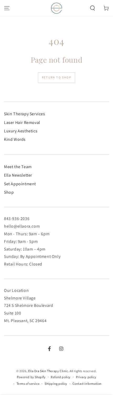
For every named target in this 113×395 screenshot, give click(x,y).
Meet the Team (18, 166)
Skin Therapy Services (24, 114)
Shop (9, 192)
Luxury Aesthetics (20, 131)
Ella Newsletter (18, 175)
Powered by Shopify (31, 377)
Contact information (87, 384)
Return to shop (56, 77)
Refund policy (61, 377)
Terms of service (28, 384)
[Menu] (7, 8)
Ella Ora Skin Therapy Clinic (48, 371)
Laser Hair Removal (22, 122)
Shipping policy (56, 384)
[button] (92, 8)
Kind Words (15, 139)
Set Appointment (20, 184)
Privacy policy (86, 377)
